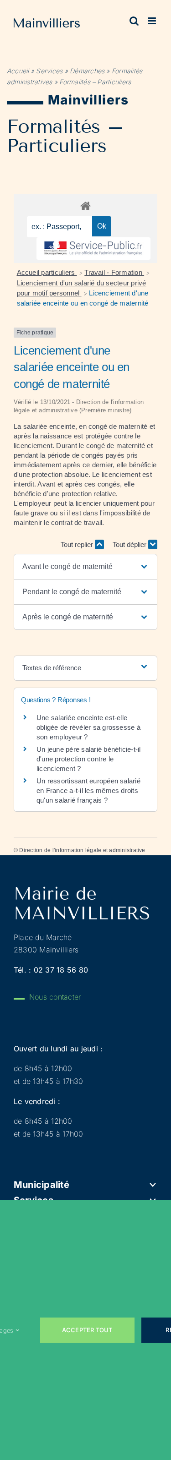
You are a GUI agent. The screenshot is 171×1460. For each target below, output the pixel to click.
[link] (47, 24)
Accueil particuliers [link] (47, 272)
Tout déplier (130, 544)
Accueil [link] (18, 71)
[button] (85, 566)
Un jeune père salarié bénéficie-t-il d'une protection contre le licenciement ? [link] (88, 758)
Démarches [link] (87, 71)
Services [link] (49, 71)
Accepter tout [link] (87, 1330)
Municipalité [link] (41, 1184)
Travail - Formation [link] (114, 272)
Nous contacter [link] (55, 996)
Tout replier (78, 544)
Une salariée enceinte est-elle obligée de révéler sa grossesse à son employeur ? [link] (88, 727)
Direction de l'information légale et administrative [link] (82, 850)
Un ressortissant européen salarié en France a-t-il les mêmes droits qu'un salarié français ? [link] (88, 790)
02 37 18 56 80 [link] (61, 969)
